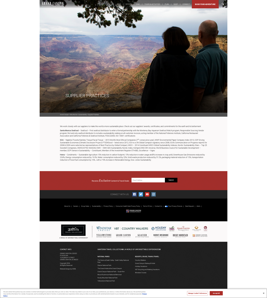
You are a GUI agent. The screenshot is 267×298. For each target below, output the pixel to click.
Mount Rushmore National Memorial (110, 274)
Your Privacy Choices (175, 206)
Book (205, 4)
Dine (138, 4)
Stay (119, 4)
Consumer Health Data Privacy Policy (128, 206)
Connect (186, 4)
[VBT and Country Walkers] (131, 228)
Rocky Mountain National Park (107, 278)
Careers (75, 206)
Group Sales (85, 206)
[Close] (263, 293)
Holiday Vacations (141, 266)
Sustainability (96, 206)
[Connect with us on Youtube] (147, 194)
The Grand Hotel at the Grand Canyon (110, 268)
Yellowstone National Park (106, 281)
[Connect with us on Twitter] (141, 194)
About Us (67, 206)
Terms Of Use (147, 206)
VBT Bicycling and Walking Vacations (147, 269)
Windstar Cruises (140, 272)
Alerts (198, 206)
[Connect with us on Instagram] (153, 194)
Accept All (216, 293)
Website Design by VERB (68, 269)
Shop (176, 4)
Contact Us (158, 206)
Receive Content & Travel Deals (110, 180)
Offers (128, 4)
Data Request (189, 206)
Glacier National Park (104, 265)
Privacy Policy (108, 206)
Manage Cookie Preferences (197, 293)
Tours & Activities (152, 4)
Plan (167, 4)
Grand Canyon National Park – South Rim (111, 271)
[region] (133, 293)
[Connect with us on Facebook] (134, 194)
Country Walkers (140, 260)
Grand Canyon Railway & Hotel (145, 263)
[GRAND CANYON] (53, 4)
